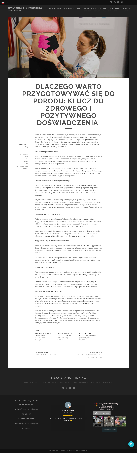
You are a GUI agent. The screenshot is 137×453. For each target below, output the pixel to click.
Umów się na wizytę (57, 8)
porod (26, 163)
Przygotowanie (95, 246)
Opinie (125, 8)
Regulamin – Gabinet (68, 382)
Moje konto (108, 382)
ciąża (26, 156)
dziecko (25, 159)
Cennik (79, 8)
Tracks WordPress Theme (60, 450)
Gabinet (87, 11)
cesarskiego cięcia (86, 275)
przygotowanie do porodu (22, 167)
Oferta (71, 8)
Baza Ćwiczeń (100, 8)
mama (26, 161)
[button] (85, 418)
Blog (111, 8)
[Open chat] (131, 444)
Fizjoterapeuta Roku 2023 (45, 354)
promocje (88, 8)
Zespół (118, 8)
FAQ (104, 11)
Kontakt (96, 11)
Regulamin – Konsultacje (90, 382)
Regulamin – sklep (32, 382)
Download (112, 11)
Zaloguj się (124, 11)
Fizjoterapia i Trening (25, 8)
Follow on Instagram (101, 413)
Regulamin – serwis (50, 382)
